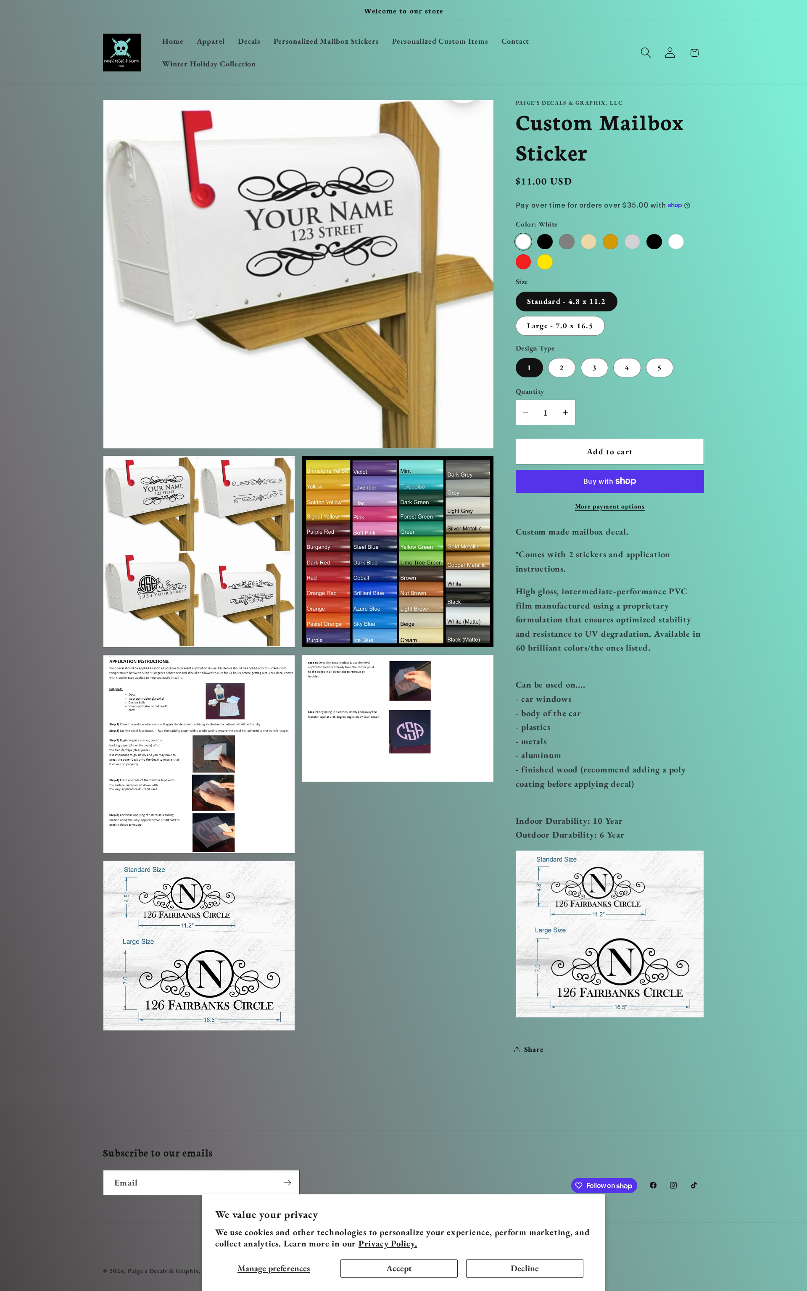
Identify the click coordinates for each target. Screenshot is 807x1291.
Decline (525, 1268)
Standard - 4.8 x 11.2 (566, 301)
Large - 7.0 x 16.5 (560, 325)
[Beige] (588, 241)
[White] (523, 241)
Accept (399, 1268)
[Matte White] (675, 241)
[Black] (544, 241)
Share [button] (534, 1049)
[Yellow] (544, 261)
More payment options (610, 505)
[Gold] (610, 241)
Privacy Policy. (388, 1243)
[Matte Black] (654, 241)
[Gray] (566, 241)
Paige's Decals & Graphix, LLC (171, 1271)
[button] (646, 53)
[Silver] (632, 241)
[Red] (523, 261)
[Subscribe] (287, 1183)
